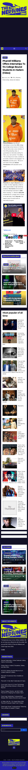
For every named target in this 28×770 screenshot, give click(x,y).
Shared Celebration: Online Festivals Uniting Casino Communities (13, 557)
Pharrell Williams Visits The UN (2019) (18, 242)
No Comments (7, 562)
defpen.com (7, 230)
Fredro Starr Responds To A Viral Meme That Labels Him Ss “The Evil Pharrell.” (21, 449)
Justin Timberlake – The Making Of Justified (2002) (21, 435)
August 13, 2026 (9, 559)
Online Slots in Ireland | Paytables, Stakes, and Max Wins (13, 574)
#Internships (6, 80)
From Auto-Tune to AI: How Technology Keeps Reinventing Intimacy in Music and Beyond (12, 686)
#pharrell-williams (15, 80)
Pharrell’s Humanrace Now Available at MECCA (13, 283)
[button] (25, 48)
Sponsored (8, 553)
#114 (13, 77)
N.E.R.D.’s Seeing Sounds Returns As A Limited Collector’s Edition (13, 269)
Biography (21, 405)
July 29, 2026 (9, 609)
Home (5, 759)
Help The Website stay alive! (18, 759)
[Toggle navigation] (14, 49)
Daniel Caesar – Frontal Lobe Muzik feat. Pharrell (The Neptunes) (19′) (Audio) (9, 244)
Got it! (14, 767)
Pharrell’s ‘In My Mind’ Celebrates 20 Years (12, 299)
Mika (17, 592)
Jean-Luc (19, 559)
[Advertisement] (14, 32)
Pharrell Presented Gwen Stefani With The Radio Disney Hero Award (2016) (21, 506)
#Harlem (18, 77)
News (5, 57)
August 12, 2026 (9, 576)
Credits (3, 649)
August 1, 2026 (9, 592)
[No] (26, 765)
